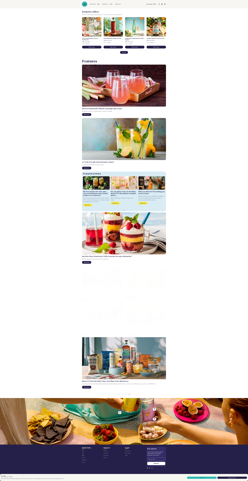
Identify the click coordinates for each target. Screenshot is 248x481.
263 (129, 394)
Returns (105, 458)
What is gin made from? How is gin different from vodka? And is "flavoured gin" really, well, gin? (102, 290)
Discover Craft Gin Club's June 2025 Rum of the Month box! (105, 381)
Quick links (86, 448)
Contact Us (106, 451)
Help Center (106, 453)
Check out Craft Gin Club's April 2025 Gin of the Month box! (100, 326)
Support (107, 448)
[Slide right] (126, 209)
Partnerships (84, 460)
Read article (86, 114)
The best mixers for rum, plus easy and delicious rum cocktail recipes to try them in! (95, 193)
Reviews (83, 458)
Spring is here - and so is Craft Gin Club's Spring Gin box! (144, 326)
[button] (98, 4)
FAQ (83, 453)
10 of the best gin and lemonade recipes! (98, 162)
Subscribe (156, 463)
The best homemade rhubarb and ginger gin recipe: (102, 109)
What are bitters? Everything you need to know (151, 192)
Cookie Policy (127, 451)
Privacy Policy (128, 453)
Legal (127, 448)
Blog (83, 455)
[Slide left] (121, 209)
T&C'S (126, 455)
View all (124, 52)
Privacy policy (3, 475)
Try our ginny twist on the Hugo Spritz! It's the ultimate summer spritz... (123, 193)
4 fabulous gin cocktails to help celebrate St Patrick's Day (142, 290)
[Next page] (132, 394)
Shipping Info (106, 455)
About (83, 451)
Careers (83, 462)
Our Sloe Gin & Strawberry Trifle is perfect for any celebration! (107, 256)
